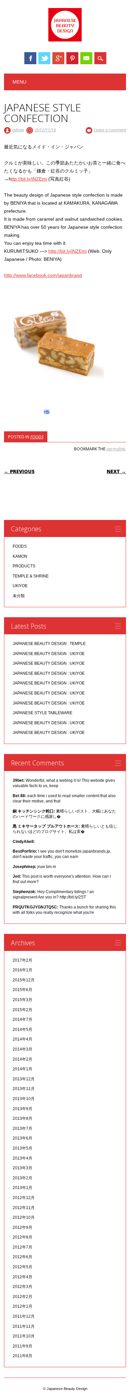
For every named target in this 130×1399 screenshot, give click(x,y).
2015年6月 (22, 989)
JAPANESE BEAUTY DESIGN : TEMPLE (49, 643)
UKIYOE (20, 585)
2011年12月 (24, 1316)
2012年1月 (22, 1306)
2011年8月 (22, 1356)
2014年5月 (22, 1029)
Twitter (44, 58)
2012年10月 (24, 1217)
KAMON (20, 556)
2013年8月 (22, 1118)
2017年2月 (22, 960)
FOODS (36, 437)
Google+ (58, 58)
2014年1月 (22, 1069)
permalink (116, 449)
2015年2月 (22, 1009)
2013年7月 (22, 1128)
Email (86, 58)
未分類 (19, 596)
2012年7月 (22, 1247)
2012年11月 (24, 1207)
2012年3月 (22, 1286)
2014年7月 (22, 1019)
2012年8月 (22, 1237)
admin (18, 130)
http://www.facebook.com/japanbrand (43, 275)
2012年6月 (22, 1257)
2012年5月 (22, 1267)
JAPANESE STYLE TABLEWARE (42, 713)
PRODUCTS (24, 566)
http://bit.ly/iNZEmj (67, 251)
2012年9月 (22, 1227)
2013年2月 (22, 1178)
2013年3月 (22, 1168)
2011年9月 (22, 1346)
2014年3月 (22, 1049)
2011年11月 (24, 1326)
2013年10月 (24, 1098)
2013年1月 (22, 1187)
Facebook (30, 58)
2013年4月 (22, 1158)
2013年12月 (24, 1079)
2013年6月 (22, 1138)
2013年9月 (22, 1108)
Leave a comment (110, 130)
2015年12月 (24, 980)
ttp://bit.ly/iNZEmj (29, 179)
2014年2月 (22, 1059)
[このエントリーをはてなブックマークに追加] (46, 414)
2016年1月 (22, 970)
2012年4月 (22, 1277)
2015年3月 (22, 999)
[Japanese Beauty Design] (65, 39)
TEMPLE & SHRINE (31, 576)
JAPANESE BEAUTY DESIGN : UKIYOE (49, 653)
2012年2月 (22, 1296)
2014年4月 (22, 1039)
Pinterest (72, 58)
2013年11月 (24, 1088)
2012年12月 (24, 1197)
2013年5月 (22, 1148)
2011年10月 (24, 1336)
